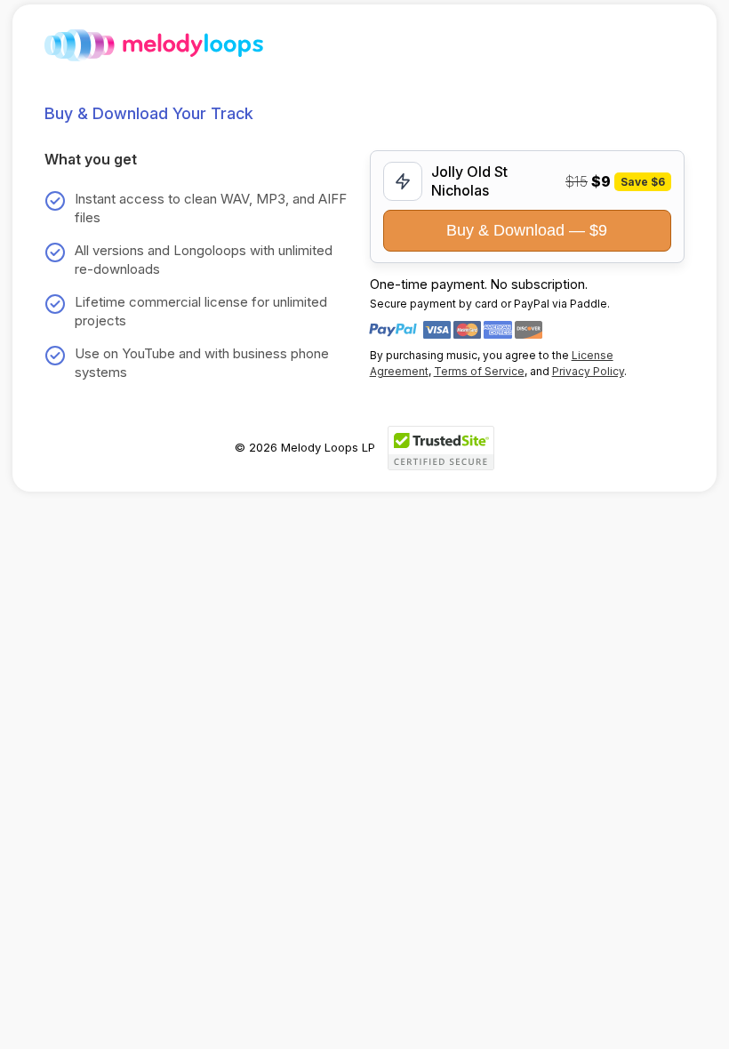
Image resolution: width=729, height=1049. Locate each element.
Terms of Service (479, 371)
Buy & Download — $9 (526, 230)
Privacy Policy (588, 371)
